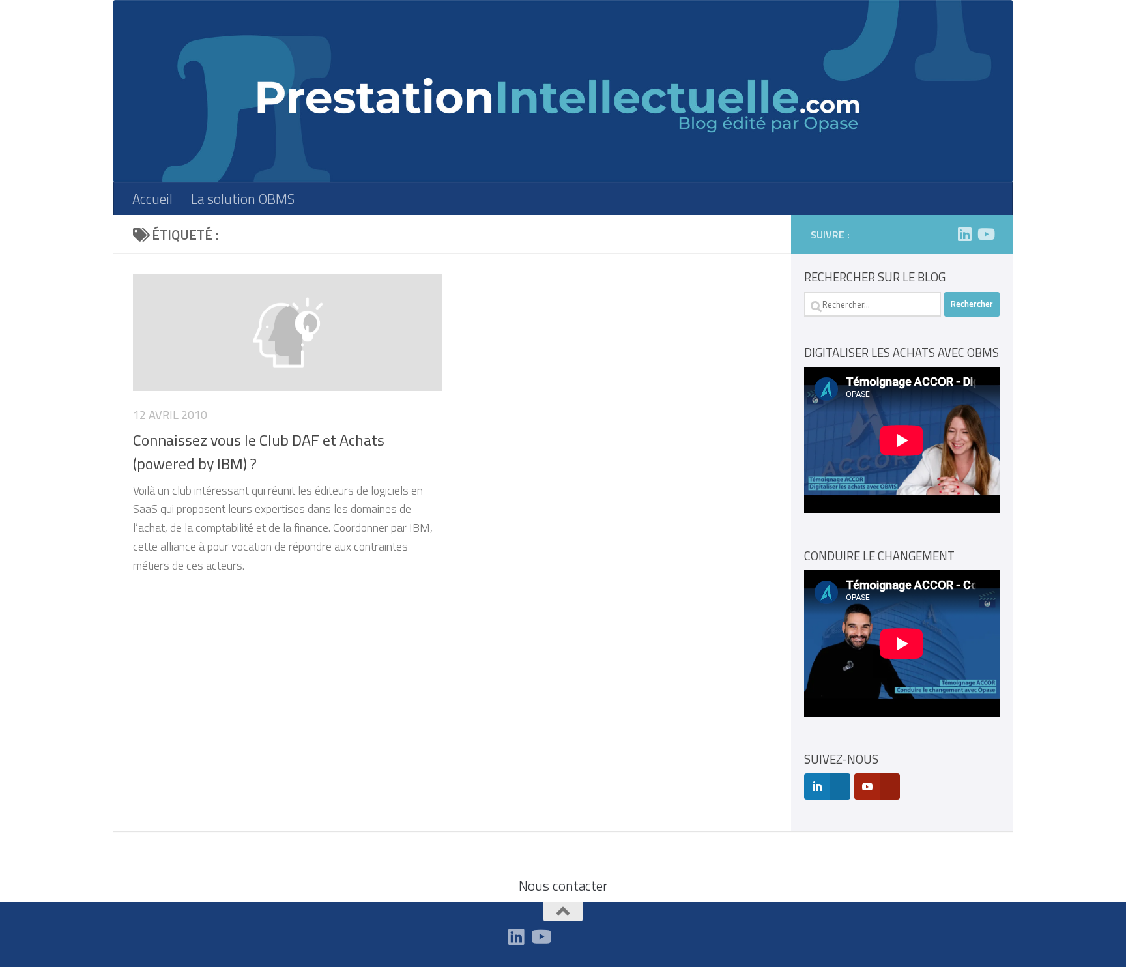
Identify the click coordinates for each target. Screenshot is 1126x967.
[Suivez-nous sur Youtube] (985, 234)
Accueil (152, 198)
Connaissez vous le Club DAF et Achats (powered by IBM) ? (258, 451)
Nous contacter (563, 885)
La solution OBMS (243, 198)
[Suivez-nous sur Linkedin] (964, 234)
